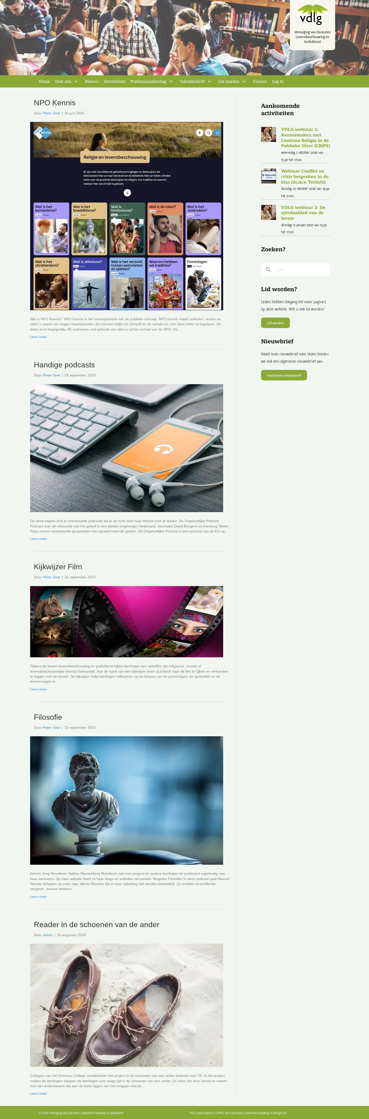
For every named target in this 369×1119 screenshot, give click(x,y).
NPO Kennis (55, 103)
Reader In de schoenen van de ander (96, 924)
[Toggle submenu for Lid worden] (244, 81)
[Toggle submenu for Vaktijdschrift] (209, 81)
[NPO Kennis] (126, 216)
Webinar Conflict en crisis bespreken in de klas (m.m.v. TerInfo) (305, 176)
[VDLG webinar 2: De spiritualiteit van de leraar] (268, 212)
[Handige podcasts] (126, 448)
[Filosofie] (126, 800)
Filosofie (48, 717)
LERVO (220, 1112)
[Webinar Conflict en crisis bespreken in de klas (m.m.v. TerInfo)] (268, 175)
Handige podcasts (64, 365)
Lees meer (38, 337)
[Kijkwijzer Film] (126, 621)
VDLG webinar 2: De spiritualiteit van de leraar (303, 213)
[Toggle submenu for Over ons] (76, 81)
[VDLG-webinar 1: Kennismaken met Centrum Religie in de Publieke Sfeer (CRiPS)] (268, 134)
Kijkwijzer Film (58, 567)
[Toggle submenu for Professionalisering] (171, 81)
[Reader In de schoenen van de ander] (126, 1005)
